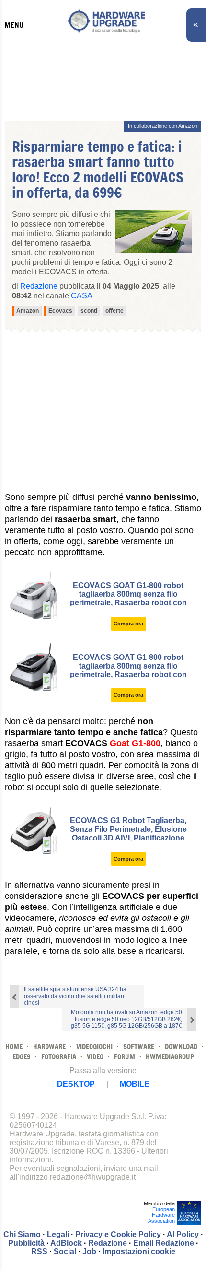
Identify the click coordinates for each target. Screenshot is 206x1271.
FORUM (124, 1057)
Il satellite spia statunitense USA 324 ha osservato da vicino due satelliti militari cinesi (75, 996)
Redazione (107, 1243)
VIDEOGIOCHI (94, 1047)
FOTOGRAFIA (58, 1057)
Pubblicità (26, 1243)
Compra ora (128, 623)
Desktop (76, 1084)
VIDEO (95, 1057)
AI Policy (183, 1234)
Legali (58, 1234)
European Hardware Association (161, 1215)
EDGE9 (21, 1057)
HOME (14, 1047)
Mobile (134, 1084)
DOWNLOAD (181, 1047)
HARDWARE (49, 1047)
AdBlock (66, 1243)
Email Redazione (163, 1243)
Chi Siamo (22, 1234)
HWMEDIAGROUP (170, 1057)
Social (65, 1252)
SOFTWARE (138, 1047)
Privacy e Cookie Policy (118, 1234)
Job (89, 1252)
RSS (39, 1252)
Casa (81, 296)
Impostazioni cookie (139, 1252)
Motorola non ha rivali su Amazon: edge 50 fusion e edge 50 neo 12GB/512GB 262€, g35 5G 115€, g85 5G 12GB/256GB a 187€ (126, 1019)
